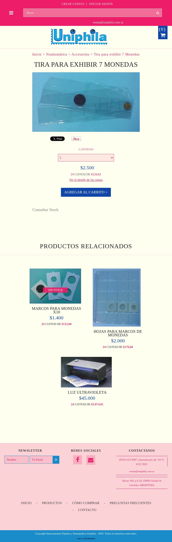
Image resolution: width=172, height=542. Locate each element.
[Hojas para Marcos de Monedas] (117, 325)
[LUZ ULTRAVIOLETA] (86, 386)
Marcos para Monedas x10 (56, 310)
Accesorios (80, 54)
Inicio (37, 54)
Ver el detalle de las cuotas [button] (86, 180)
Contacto (87, 510)
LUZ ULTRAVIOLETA (87, 392)
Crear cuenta (73, 4)
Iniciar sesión (101, 4)
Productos (52, 503)
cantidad (86, 149)
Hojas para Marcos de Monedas (118, 333)
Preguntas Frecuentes (130, 503)
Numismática (56, 54)
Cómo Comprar (85, 503)
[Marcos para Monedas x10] (55, 302)
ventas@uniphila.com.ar (108, 22)
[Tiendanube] (86, 538)
